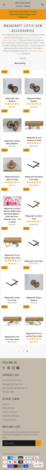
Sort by (23, 58)
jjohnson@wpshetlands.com (15, 388)
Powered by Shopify (33, 454)
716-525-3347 (8, 392)
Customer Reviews (10, 416)
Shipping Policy (9, 420)
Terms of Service (9, 412)
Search (5, 404)
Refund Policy (8, 408)
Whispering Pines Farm (23, 4)
